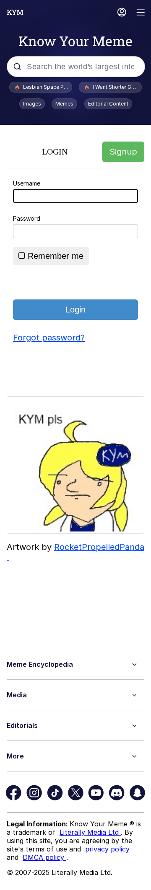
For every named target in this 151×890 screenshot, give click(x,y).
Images (32, 104)
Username (26, 183)
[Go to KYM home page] (15, 12)
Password (26, 218)
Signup (123, 152)
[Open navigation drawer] (141, 13)
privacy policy (107, 849)
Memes (64, 104)
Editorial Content (108, 104)
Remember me (55, 256)
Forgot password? (49, 338)
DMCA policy (44, 857)
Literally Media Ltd (90, 832)
